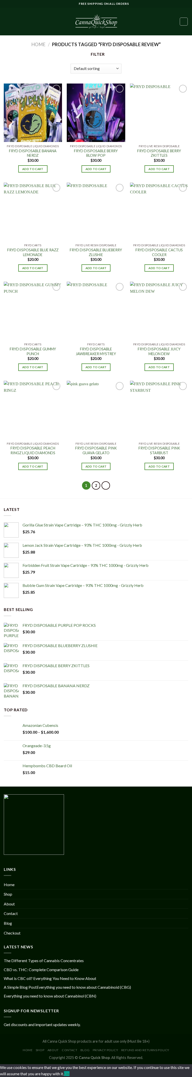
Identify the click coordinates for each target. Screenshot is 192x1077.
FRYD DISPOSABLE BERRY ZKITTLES (159, 153)
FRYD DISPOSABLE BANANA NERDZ (32, 153)
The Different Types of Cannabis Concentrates (44, 960)
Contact (11, 913)
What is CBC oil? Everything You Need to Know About (50, 978)
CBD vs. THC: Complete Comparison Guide (41, 969)
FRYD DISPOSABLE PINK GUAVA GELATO (96, 450)
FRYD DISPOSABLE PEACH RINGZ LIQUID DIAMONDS (32, 450)
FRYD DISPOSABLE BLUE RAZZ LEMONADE (32, 252)
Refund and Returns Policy (145, 1050)
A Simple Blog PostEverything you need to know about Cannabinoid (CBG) (67, 987)
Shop (8, 894)
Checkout (12, 933)
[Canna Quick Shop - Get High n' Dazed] (96, 21)
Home (38, 44)
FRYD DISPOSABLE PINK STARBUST (159, 450)
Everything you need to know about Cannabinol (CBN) (50, 995)
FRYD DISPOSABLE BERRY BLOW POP (96, 153)
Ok (67, 1073)
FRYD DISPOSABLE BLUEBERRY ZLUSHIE (96, 252)
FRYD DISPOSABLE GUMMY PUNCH (33, 351)
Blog (8, 923)
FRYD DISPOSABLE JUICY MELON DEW (159, 351)
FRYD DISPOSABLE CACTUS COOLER (159, 252)
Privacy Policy (105, 1050)
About (9, 903)
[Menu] (7, 21)
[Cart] (184, 22)
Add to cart (33, 169)
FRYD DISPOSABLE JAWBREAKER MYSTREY (96, 351)
